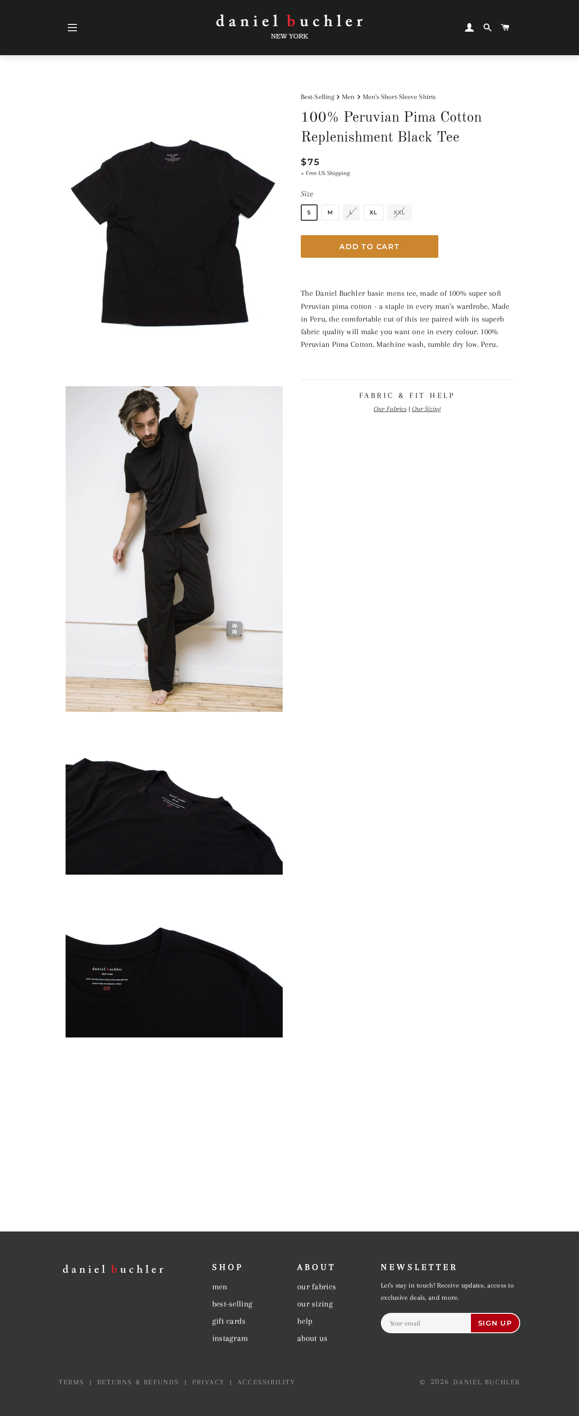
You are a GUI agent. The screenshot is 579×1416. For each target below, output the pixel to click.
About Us (312, 1338)
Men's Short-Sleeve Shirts (399, 97)
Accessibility (266, 1382)
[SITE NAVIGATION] (72, 27)
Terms (73, 1382)
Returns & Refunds (140, 1382)
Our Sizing (426, 409)
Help (305, 1321)
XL (373, 212)
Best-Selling (317, 97)
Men (348, 97)
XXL (400, 212)
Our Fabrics (390, 409)
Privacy (210, 1382)
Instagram (230, 1338)
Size (307, 193)
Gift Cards (229, 1321)
